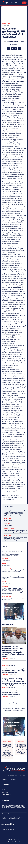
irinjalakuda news (18, 497)
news (12, 499)
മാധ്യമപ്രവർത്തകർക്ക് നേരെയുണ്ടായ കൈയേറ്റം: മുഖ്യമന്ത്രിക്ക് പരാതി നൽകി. (11, 692)
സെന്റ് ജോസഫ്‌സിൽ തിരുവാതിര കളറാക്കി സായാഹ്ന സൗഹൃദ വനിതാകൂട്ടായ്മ (15, 531)
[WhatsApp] (19, 48)
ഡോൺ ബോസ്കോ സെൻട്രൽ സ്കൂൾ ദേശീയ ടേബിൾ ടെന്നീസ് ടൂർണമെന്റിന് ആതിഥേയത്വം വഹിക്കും (15, 538)
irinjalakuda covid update (8, 497)
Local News (6, 23)
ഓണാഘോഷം (8, 520)
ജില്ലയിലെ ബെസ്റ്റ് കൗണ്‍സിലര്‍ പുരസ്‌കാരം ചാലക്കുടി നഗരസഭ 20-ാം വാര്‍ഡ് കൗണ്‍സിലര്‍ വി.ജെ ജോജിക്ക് (7, 755)
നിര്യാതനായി (8, 525)
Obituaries (7, 523)
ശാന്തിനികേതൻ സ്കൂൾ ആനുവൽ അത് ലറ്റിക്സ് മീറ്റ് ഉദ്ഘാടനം (14, 598)
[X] (12, 48)
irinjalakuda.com (6, 499)
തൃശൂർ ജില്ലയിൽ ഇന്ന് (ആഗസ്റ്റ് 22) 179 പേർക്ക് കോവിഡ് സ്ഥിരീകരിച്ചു (20, 751)
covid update (12, 495)
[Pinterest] (15, 48)
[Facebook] (8, 48)
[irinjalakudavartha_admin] (5, 41)
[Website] (15, 841)
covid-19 (17, 495)
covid (7, 495)
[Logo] (9, 3)
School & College (9, 528)
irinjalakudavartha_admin (16, 41)
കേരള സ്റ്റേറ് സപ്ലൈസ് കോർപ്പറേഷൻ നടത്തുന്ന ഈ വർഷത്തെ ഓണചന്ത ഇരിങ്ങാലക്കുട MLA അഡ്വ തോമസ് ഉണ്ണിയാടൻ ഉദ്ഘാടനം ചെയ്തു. (14, 513)
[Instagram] (12, 841)
